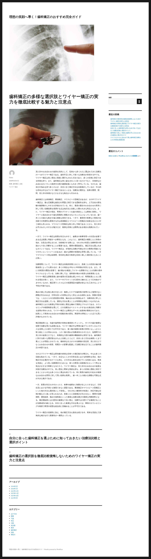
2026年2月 (14, 486)
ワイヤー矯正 (13, 187)
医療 (10, 184)
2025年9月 (14, 498)
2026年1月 (14, 489)
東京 (12, 528)
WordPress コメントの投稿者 (128, 156)
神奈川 (13, 535)
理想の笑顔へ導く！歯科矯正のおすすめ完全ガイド (45, 16)
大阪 (12, 523)
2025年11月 (14, 493)
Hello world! (113, 156)
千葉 (12, 518)
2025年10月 (14, 496)
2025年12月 (14, 491)
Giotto (11, 178)
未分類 (13, 525)
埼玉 (12, 521)
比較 (21, 184)
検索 (110, 97)
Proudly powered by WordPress (53, 549)
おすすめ (14, 514)
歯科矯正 (16, 184)
